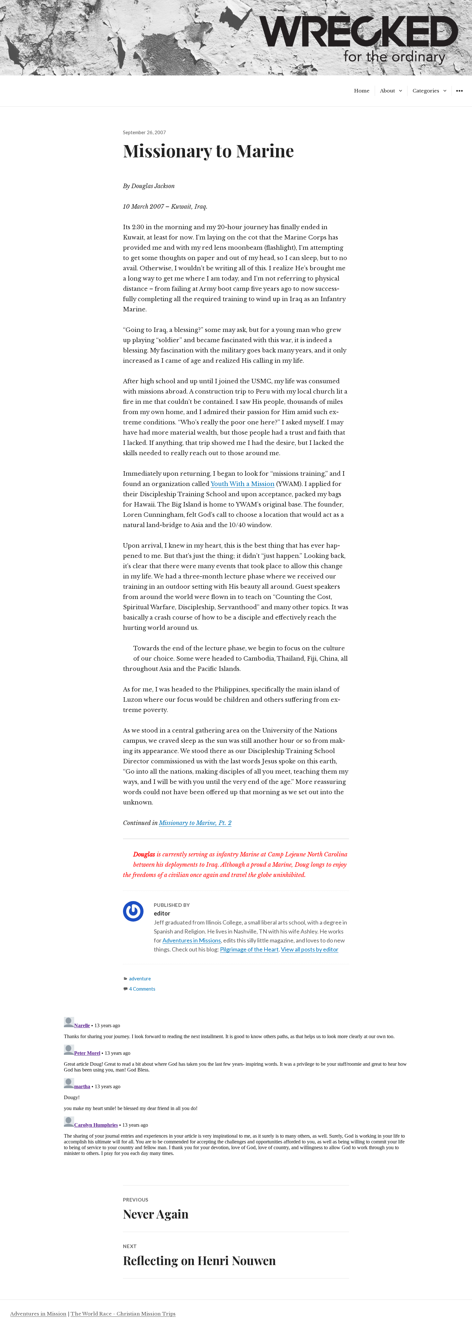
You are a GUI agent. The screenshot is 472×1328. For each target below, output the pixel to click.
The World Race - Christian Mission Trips (123, 1314)
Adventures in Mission (38, 1314)
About (387, 91)
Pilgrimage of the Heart (249, 949)
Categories (426, 91)
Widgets (459, 95)
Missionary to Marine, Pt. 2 (195, 823)
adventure (140, 978)
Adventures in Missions (191, 940)
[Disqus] (236, 1094)
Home (362, 91)
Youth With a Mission (243, 484)
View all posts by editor (309, 949)
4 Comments (142, 989)
